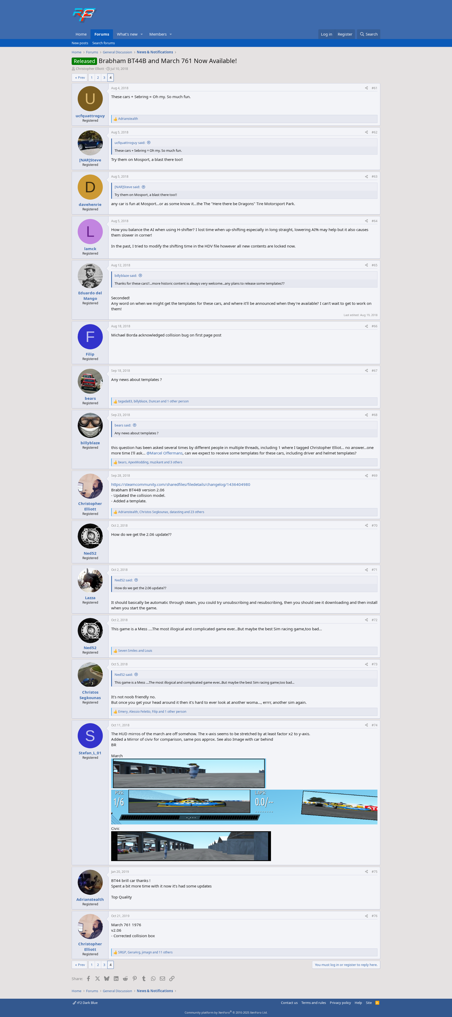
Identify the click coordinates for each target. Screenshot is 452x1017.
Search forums (103, 43)
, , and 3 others (150, 462)
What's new (127, 34)
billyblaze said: (126, 275)
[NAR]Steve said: (127, 186)
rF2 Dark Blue (87, 1002)
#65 (374, 265)
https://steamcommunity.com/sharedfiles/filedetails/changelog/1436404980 (180, 484)
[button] (141, 34)
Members (158, 34)
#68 (374, 415)
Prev (81, 77)
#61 (374, 88)
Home (81, 34)
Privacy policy (340, 1002)
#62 (374, 132)
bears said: (123, 425)
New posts (80, 43)
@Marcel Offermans (164, 453)
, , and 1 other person (153, 401)
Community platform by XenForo (226, 1012)
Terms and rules (313, 1002)
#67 (374, 370)
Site (369, 1002)
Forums (101, 34)
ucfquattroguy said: (130, 142)
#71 (374, 570)
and (135, 651)
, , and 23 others (161, 512)
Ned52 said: (124, 580)
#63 (374, 176)
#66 (374, 326)
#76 (374, 916)
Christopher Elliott (90, 68)
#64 (374, 221)
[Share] (366, 88)
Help (358, 1002)
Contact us (289, 1002)
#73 (374, 664)
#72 (374, 620)
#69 (374, 475)
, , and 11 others (145, 952)
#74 (374, 725)
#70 (374, 525)
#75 (374, 871)
